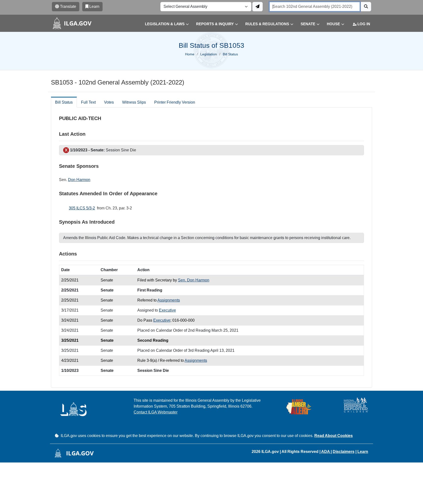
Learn (362, 452)
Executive (167, 310)
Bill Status (64, 102)
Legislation (208, 54)
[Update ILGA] (257, 6)
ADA (326, 452)
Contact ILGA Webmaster (155, 412)
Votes (109, 102)
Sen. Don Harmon (193, 280)
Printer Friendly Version (174, 102)
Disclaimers (343, 452)
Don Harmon (79, 180)
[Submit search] (366, 6)
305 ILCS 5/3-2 (82, 208)
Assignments (168, 300)
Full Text (88, 102)
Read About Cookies (333, 436)
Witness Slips (134, 102)
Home (189, 54)
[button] (163, 24)
